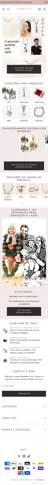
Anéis (20, 196)
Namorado (24, 102)
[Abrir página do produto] (9, 93)
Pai (9, 102)
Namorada (39, 102)
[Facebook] (19, 456)
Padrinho (39, 120)
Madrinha (24, 120)
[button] (3, 9)
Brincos (34, 196)
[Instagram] (24, 456)
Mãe (9, 120)
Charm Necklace (8, 198)
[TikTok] (28, 456)
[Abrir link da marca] (25, 143)
